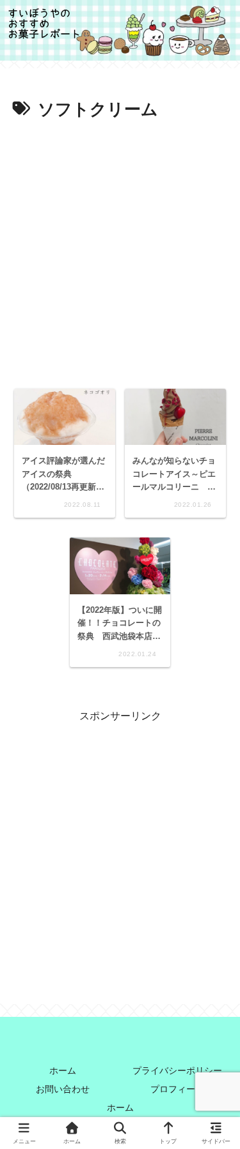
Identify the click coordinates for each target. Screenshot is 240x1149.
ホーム (62, 1070)
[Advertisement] (120, 250)
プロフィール (177, 1089)
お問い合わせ (63, 1089)
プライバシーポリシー (177, 1070)
